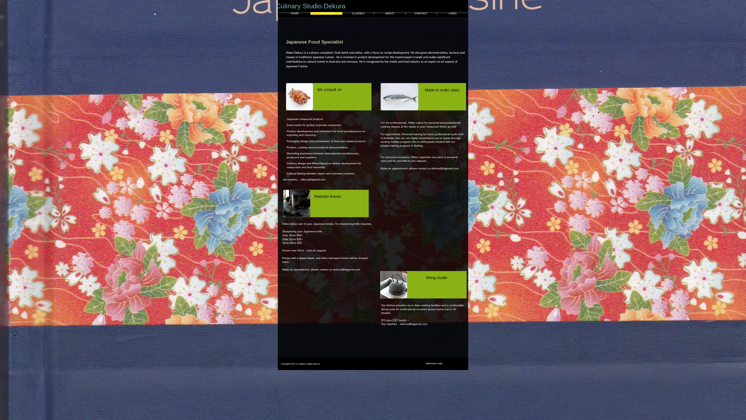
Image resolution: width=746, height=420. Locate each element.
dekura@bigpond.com (313, 179)
